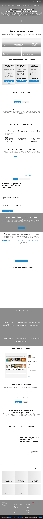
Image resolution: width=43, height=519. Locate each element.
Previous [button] (2, 13)
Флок (14, 509)
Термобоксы (28, 512)
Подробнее (25, 402)
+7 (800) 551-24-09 (37, 1)
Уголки (21, 505)
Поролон (15, 505)
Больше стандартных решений (25, 178)
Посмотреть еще (25, 102)
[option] (21, 13)
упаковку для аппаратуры (11, 385)
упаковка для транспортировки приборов (28, 32)
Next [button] (41, 13)
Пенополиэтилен (16, 507)
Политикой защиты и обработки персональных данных (15, 517)
